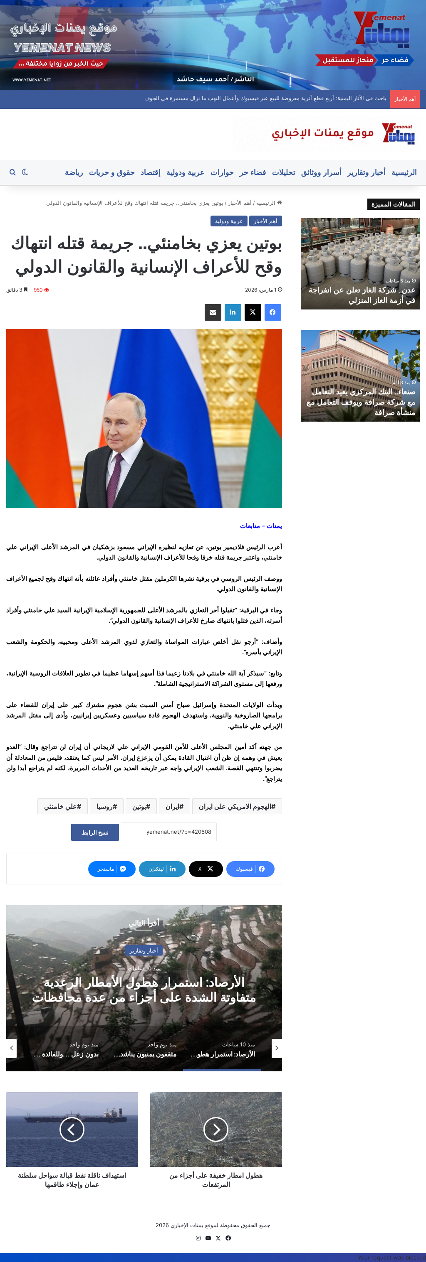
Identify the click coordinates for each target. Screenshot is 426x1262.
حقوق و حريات (112, 172)
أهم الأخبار (240, 202)
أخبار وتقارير (366, 172)
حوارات (222, 172)
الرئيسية (404, 172)
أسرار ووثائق (321, 172)
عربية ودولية (185, 172)
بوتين (139, 806)
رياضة (74, 172)
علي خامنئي (60, 806)
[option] (144, 988)
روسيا (105, 806)
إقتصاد (151, 172)
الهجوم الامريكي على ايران (235, 806)
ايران (172, 806)
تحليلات (283, 172)
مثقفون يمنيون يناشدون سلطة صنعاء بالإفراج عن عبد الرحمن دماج (144, 989)
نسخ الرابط (95, 832)
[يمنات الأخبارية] (326, 134)
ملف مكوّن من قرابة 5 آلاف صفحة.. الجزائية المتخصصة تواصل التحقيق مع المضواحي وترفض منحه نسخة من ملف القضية (247, 98)
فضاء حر (253, 172)
